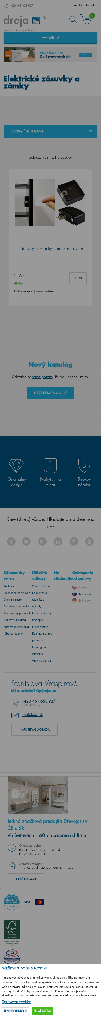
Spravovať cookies (16, 1001)
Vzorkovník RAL (41, 660)
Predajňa (37, 620)
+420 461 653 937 (21, 5)
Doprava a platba (15, 620)
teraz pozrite (42, 376)
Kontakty (9, 586)
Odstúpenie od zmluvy (17, 606)
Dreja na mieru (13, 599)
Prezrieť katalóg (48, 393)
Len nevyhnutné (15, 1011)
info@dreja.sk (32, 714)
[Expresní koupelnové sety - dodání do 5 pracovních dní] (50, 54)
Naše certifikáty (41, 613)
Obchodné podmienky (17, 592)
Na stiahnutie (40, 626)
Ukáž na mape (26, 879)
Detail (78, 278)
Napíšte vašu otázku (35, 729)
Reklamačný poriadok (17, 613)
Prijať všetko (42, 1011)
